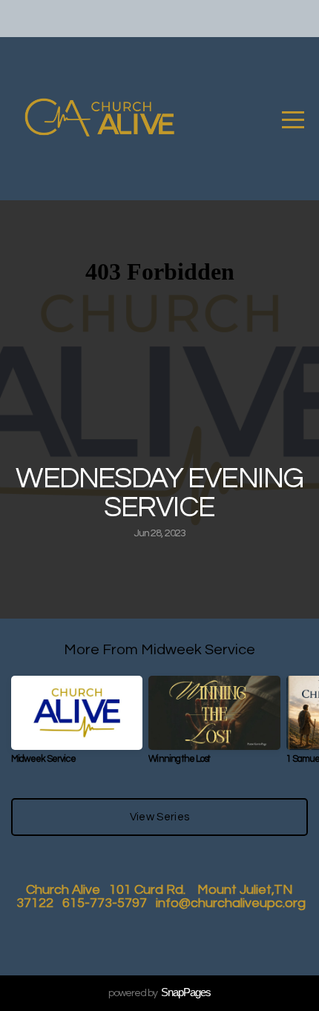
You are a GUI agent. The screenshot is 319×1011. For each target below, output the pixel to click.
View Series (159, 817)
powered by (159, 993)
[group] (76, 726)
